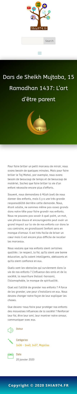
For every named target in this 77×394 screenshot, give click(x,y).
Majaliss (44, 345)
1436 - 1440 (23, 345)
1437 (35, 345)
